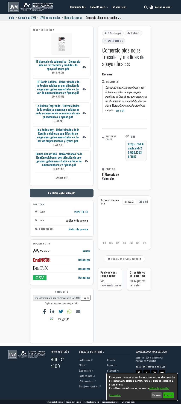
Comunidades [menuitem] (78, 7)
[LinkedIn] (52, 311)
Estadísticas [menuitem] (119, 7)
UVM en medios (86, 381)
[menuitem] (98, 7)
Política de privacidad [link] (91, 401)
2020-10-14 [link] (81, 212)
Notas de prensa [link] (73, 18)
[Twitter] (61, 311)
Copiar (86, 298)
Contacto (111, 360)
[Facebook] (44, 311)
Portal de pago (85, 376)
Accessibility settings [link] (73, 401)
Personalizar (115, 395)
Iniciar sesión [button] (162, 7)
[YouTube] (162, 373)
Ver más (120, 110)
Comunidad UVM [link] (27, 18)
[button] (30, 7)
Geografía (144, 201)
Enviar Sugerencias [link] (128, 401)
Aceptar (168, 395)
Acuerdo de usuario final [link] (110, 401)
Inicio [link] (11, 18)
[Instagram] (154, 373)
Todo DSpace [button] (97, 7)
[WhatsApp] (69, 311)
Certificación (85, 360)
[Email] (78, 311)
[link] (61, 66)
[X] (146, 373)
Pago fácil (112, 370)
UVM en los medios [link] (50, 18)
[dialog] (142, 386)
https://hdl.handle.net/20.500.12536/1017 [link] (136, 150)
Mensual (129, 201)
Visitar (86, 251)
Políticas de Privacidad (146, 361)
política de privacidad (159, 388)
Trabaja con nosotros (88, 386)
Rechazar (156, 395)
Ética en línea (85, 370)
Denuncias (111, 365)
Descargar (84, 260)
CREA (81, 365)
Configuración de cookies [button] (54, 401)
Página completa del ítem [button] (126, 258)
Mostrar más (62, 177)
